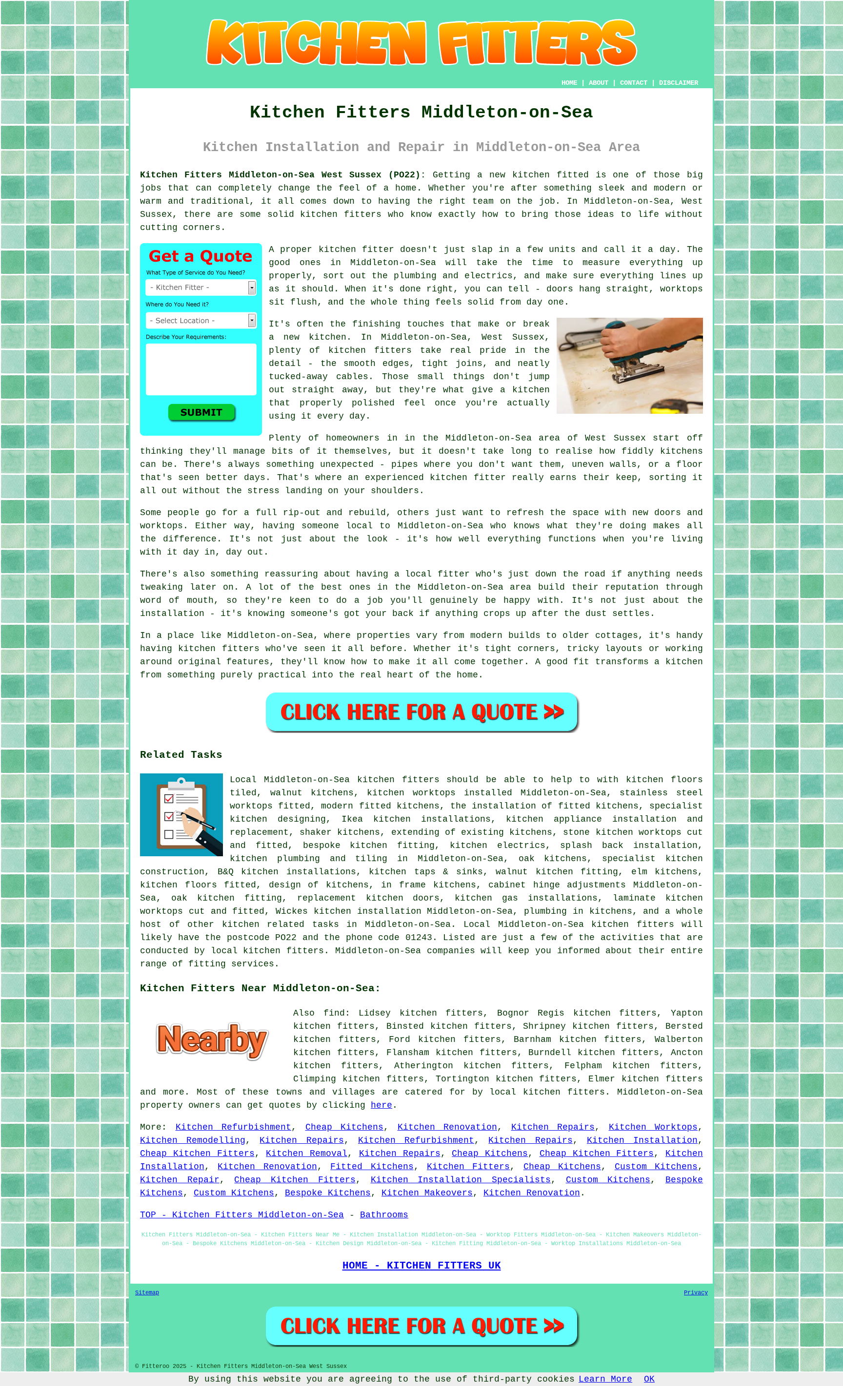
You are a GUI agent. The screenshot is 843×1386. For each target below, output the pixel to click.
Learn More (605, 1379)
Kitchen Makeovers (427, 1193)
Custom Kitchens (656, 1167)
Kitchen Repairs (553, 1127)
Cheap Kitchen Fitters (197, 1153)
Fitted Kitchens (371, 1167)
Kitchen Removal (306, 1153)
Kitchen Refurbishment (234, 1127)
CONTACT (633, 83)
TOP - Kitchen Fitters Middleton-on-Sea (242, 1215)
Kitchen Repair (180, 1180)
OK (649, 1379)
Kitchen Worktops (653, 1127)
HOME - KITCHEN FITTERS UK (421, 1265)
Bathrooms (384, 1215)
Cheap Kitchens (344, 1127)
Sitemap (147, 1293)
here (381, 1105)
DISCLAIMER (678, 83)
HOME (569, 83)
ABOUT (598, 83)
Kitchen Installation (642, 1140)
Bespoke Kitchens (328, 1193)
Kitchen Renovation (448, 1127)
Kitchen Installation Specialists (461, 1180)
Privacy (696, 1293)
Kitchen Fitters (468, 1167)
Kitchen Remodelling (192, 1140)
